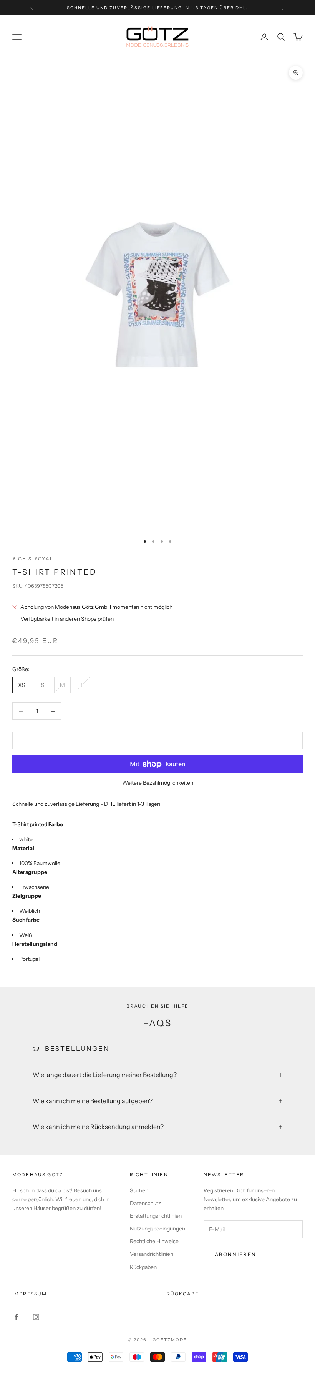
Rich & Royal (32, 559)
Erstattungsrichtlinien (156, 1215)
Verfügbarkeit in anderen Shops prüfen (67, 618)
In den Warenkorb (157, 740)
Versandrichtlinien (151, 1253)
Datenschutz (145, 1203)
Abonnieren (235, 1254)
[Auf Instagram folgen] (36, 1317)
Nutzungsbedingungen (157, 1228)
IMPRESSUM (29, 1294)
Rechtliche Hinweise (154, 1241)
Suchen (139, 1190)
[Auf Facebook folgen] (16, 1317)
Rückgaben (143, 1267)
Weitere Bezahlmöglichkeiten (157, 782)
